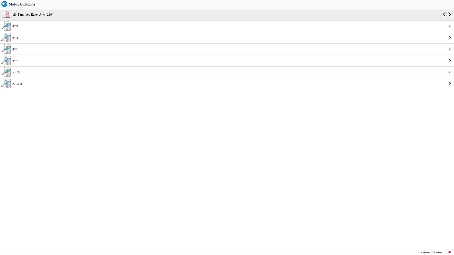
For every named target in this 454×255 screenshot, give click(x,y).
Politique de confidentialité (431, 252)
